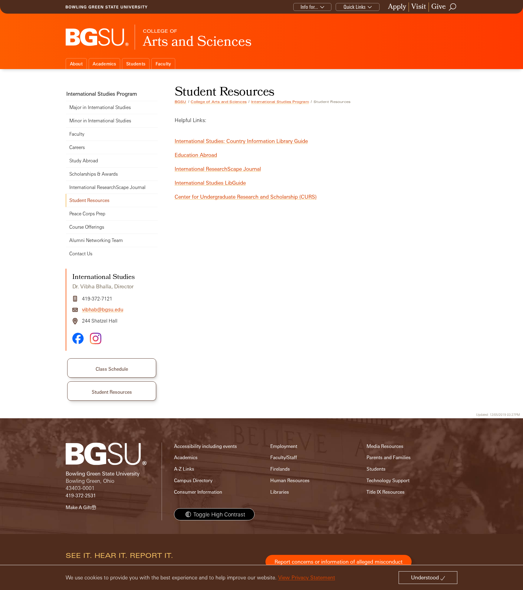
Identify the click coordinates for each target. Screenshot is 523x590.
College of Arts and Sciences (219, 102)
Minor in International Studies (100, 121)
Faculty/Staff (283, 457)
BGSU (180, 102)
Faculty (163, 63)
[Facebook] (78, 338)
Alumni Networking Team (96, 240)
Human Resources (290, 480)
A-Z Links (184, 469)
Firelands (280, 469)
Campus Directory (193, 480)
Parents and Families (389, 457)
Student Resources (89, 200)
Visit (418, 7)
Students (135, 63)
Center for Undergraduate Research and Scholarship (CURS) (246, 197)
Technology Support (388, 480)
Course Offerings (86, 227)
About (76, 63)
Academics (104, 63)
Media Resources (385, 446)
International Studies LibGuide (210, 183)
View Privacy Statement (306, 577)
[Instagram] (95, 338)
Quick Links (355, 7)
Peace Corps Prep (87, 214)
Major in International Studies (100, 107)
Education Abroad (196, 155)
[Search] (452, 7)
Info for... (309, 7)
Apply (397, 7)
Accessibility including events (205, 446)
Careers (77, 147)
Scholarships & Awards (93, 174)
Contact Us (80, 254)
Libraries (279, 492)
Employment (283, 446)
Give (438, 7)
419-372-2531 (81, 496)
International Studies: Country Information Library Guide (241, 141)
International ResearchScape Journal (218, 169)
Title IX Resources (386, 492)
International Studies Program (280, 102)
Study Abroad (83, 161)
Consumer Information (198, 492)
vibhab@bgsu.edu (102, 310)
